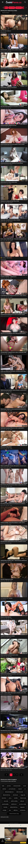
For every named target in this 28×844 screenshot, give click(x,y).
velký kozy (15, 810)
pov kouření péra (12, 788)
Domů (2, 841)
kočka (3, 785)
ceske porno (18, 7)
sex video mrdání (22, 804)
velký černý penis (19, 791)
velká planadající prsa (9, 791)
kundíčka (16, 798)
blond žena (4, 798)
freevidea (5, 807)
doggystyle (22, 807)
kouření (24, 785)
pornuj (10, 798)
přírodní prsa (15, 795)
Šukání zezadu (23, 798)
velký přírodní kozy (6, 795)
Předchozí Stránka (6, 774)
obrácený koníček (17, 785)
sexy (10, 810)
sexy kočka (6, 801)
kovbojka (4, 810)
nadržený (4, 788)
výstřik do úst (14, 804)
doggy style (23, 795)
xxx (25, 788)
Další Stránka (21, 774)
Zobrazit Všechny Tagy (14, 813)
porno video (11, 7)
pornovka (9, 785)
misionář (20, 788)
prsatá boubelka (5, 804)
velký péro (22, 801)
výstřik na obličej (14, 801)
